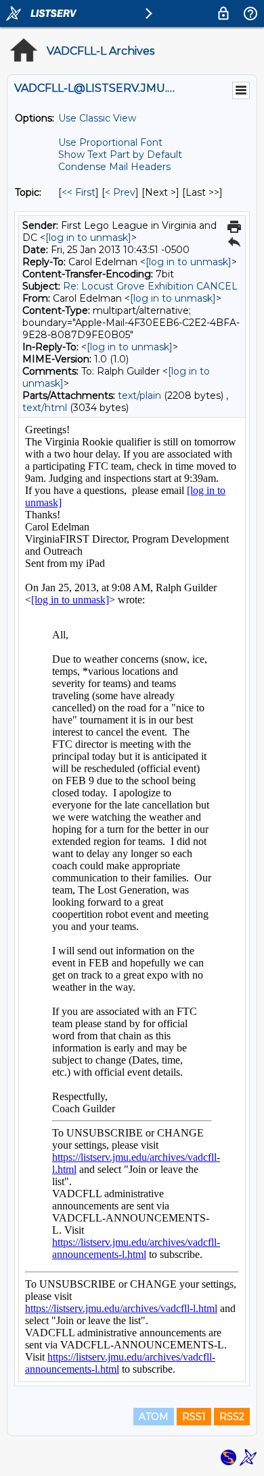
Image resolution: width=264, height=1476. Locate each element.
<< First (78, 192)
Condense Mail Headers (114, 167)
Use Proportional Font (110, 142)
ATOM (154, 1417)
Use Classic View (97, 118)
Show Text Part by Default (120, 154)
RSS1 (194, 1417)
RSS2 (231, 1417)
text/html (44, 408)
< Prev (120, 192)
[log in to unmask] (88, 237)
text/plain (139, 395)
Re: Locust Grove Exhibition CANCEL (150, 286)
